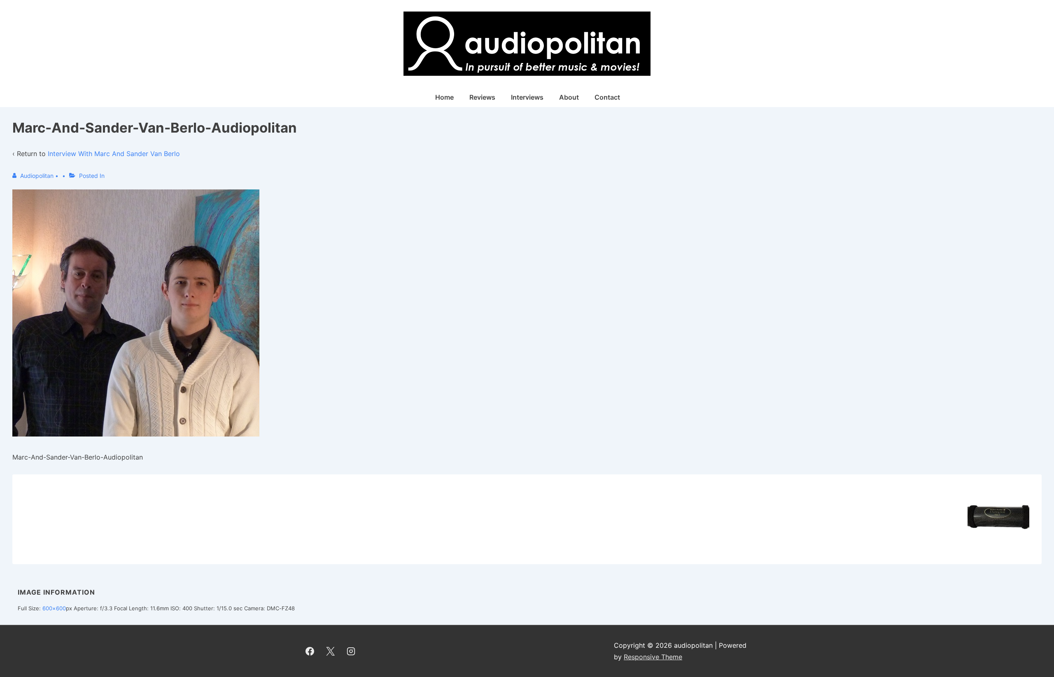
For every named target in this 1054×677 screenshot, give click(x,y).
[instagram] (351, 651)
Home (444, 97)
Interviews (527, 97)
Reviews (482, 97)
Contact (607, 97)
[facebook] (310, 651)
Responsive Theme (653, 657)
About (569, 97)
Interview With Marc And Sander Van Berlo (114, 153)
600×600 (54, 608)
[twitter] (330, 651)
